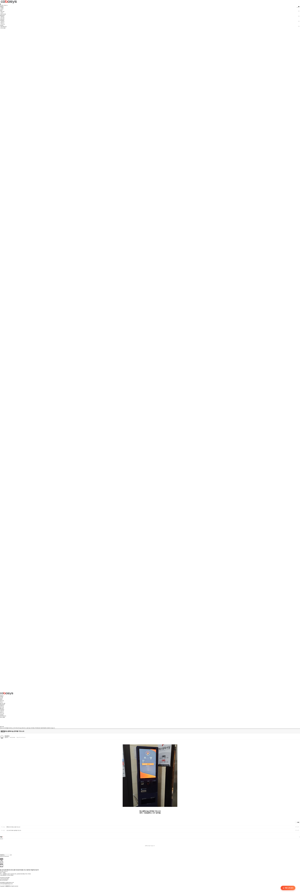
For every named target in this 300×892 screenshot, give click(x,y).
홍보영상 (2, 708)
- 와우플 (1, 7)
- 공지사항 (2, 17)
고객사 (1, 702)
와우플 (1, 697)
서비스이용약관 (26, 869)
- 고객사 (1, 12)
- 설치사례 (2, 11)
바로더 (1, 698)
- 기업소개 (2, 21)
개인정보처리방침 (19, 869)
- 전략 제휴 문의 (3, 26)
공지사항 (2, 707)
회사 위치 (2, 869)
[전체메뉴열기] (0, 4)
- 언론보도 (2, 16)
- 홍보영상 (2, 19)
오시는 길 (2, 713)
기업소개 (2, 710)
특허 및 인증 (2, 703)
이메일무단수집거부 (34, 869)
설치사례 (2, 700)
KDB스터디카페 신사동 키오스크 (13, 827)
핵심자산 (2, 712)
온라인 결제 (2, 717)
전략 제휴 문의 (3, 716)
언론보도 (2, 705)
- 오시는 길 (2, 24)
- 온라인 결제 (2, 28)
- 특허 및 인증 (3, 14)
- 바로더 (1, 9)
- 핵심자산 (2, 22)
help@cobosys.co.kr (8, 883)
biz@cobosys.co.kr (10, 882)
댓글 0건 (6, 737)
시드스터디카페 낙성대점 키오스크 (13, 830)
